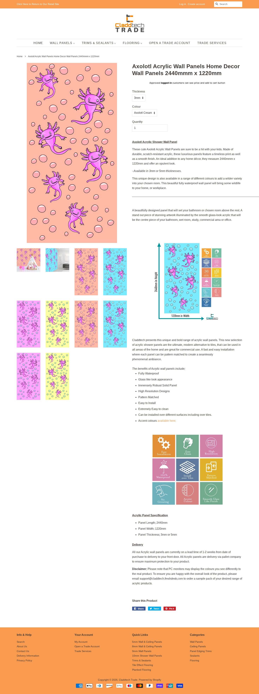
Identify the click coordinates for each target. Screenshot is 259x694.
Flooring (194, 660)
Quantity (137, 121)
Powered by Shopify (150, 680)
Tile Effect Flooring (142, 665)
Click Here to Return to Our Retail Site (38, 4)
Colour (136, 106)
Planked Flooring (141, 670)
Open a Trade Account (87, 646)
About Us (22, 646)
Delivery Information (28, 655)
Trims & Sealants (141, 660)
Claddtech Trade (128, 680)
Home (20, 56)
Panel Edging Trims (201, 651)
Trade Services (83, 651)
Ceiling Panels (198, 646)
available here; (167, 420)
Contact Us (23, 651)
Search (21, 642)
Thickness (138, 91)
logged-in (166, 82)
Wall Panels (196, 642)
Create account (196, 4)
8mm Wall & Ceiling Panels (147, 646)
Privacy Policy (24, 660)
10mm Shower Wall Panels (147, 655)
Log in (182, 4)
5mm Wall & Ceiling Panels (147, 642)
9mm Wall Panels (141, 651)
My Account (81, 642)
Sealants (195, 655)
